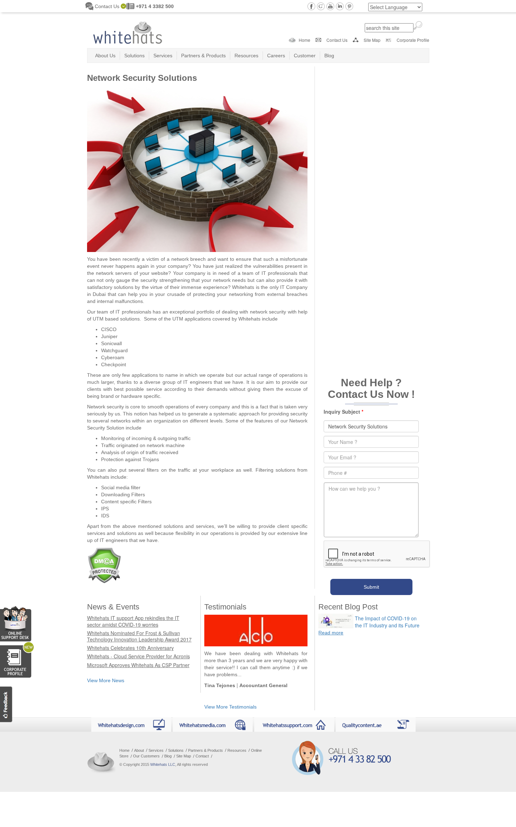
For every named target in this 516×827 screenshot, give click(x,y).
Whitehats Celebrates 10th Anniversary (130, 647)
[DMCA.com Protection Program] (104, 564)
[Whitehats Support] (15, 622)
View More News (105, 680)
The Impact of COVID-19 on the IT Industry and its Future (387, 622)
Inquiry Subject (343, 411)
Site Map (372, 40)
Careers (276, 55)
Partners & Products (203, 55)
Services (162, 55)
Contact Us (337, 40)
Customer (305, 55)
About (139, 750)
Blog (329, 55)
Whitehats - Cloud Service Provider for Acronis (138, 656)
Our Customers (146, 756)
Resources (246, 55)
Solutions (134, 55)
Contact (202, 756)
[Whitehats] (127, 30)
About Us (105, 55)
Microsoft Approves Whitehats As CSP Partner (138, 664)
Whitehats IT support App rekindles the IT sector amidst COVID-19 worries (133, 621)
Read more (330, 632)
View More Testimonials (230, 707)
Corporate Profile (413, 40)
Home (304, 40)
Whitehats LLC (162, 764)
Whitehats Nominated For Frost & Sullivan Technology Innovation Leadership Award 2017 (139, 636)
